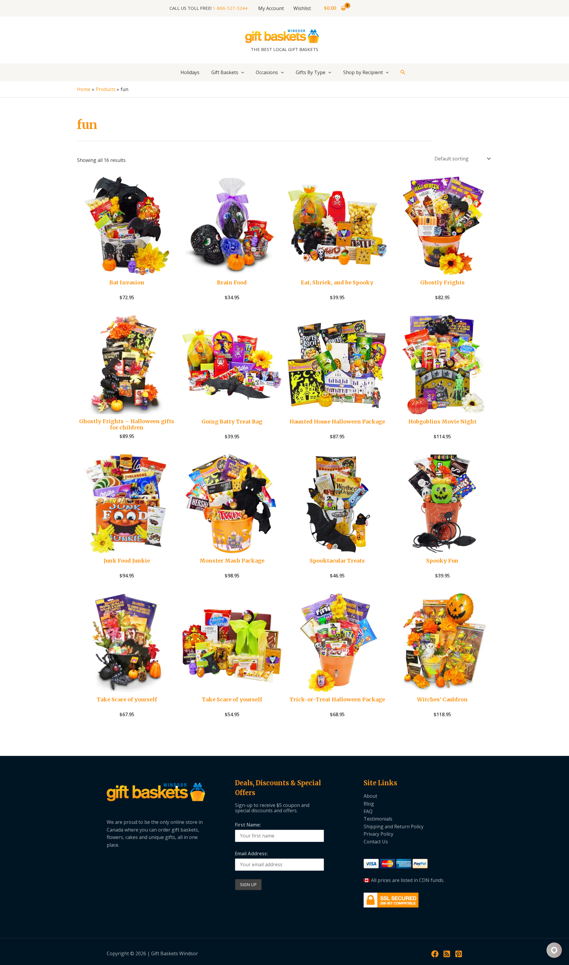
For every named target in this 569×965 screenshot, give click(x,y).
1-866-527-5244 (230, 8)
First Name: (248, 824)
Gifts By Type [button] (310, 72)
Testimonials (378, 819)
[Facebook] (435, 954)
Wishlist (302, 8)
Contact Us (376, 841)
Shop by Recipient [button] (363, 72)
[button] (241, 72)
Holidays (189, 72)
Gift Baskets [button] (224, 72)
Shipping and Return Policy (393, 826)
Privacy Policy (378, 834)
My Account (271, 8)
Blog (369, 803)
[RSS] (446, 954)
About (370, 796)
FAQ (368, 811)
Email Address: (251, 853)
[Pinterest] (458, 954)
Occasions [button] (267, 72)
